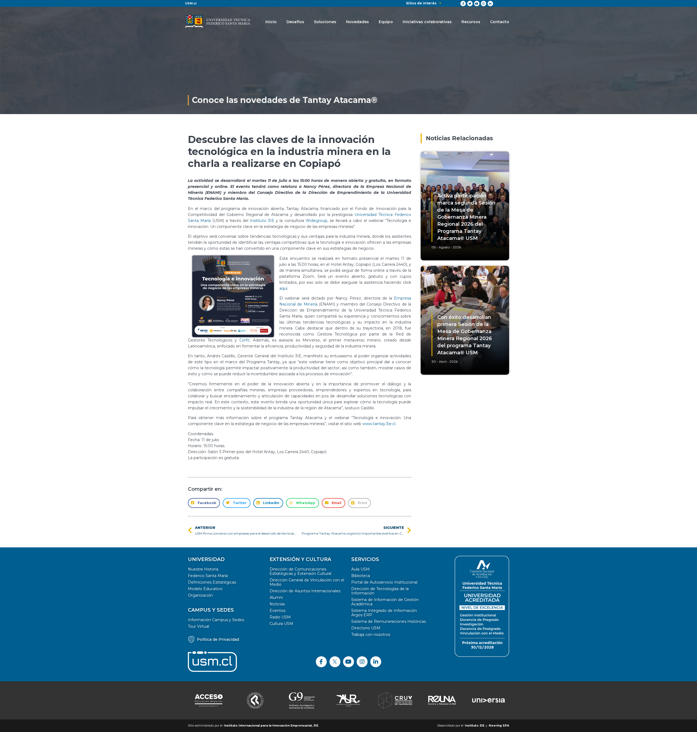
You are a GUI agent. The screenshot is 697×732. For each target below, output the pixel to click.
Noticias (277, 604)
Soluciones (325, 21)
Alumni (276, 597)
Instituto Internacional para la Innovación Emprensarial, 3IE (271, 725)
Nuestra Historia (203, 569)
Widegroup (316, 220)
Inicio (271, 21)
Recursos (470, 21)
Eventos (277, 610)
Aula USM (360, 569)
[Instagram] (483, 3)
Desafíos (295, 21)
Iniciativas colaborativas (427, 21)
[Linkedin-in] (490, 3)
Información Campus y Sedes (216, 619)
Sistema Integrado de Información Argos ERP (384, 612)
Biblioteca (360, 575)
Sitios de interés (421, 3)
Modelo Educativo (205, 588)
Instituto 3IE (262, 220)
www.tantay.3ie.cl (378, 423)
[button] (204, 503)
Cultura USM (281, 623)
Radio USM (280, 617)
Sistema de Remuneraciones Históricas (388, 621)
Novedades (357, 21)
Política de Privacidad (218, 639)
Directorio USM (365, 628)
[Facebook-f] (463, 3)
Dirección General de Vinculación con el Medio (307, 582)
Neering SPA (499, 725)
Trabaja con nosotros (370, 634)
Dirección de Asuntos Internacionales (305, 590)
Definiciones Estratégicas (212, 582)
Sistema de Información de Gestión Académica (385, 601)
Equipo (386, 21)
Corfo (244, 340)
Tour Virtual (198, 626)
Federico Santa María (208, 575)
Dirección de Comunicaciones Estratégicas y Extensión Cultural (300, 571)
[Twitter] (470, 3)
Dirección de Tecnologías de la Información (380, 591)
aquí (283, 288)
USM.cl (191, 3)
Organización (200, 595)
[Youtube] (476, 3)
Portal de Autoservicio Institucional (384, 582)
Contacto (499, 21)
